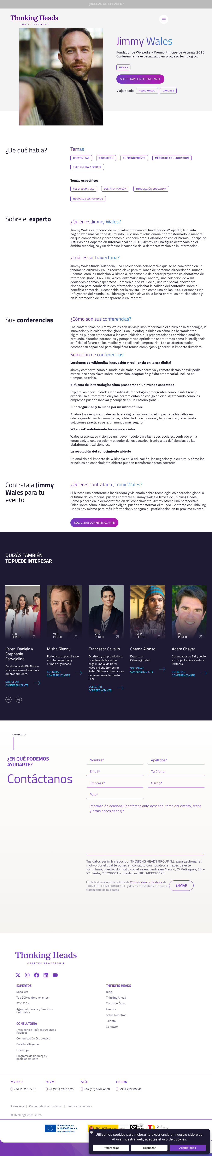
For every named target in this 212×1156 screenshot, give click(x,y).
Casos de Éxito (115, 1003)
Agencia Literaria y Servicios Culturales (34, 1010)
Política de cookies (79, 1106)
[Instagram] (27, 975)
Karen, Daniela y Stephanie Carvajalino (19, 654)
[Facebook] (36, 975)
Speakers (22, 992)
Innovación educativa (151, 188)
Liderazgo (22, 1050)
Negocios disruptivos (88, 198)
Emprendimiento (134, 157)
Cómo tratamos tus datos (146, 882)
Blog (109, 992)
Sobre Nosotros (116, 1015)
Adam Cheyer (183, 649)
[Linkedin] (45, 975)
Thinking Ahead (116, 997)
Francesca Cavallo (104, 649)
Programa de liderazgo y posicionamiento (31, 1057)
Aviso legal (18, 1106)
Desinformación (115, 188)
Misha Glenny (59, 649)
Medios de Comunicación (172, 157)
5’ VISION (23, 1003)
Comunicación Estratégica (33, 1038)
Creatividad (81, 157)
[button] (8, 699)
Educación (106, 157)
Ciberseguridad (83, 188)
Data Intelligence (27, 1044)
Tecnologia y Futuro (87, 166)
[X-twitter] (17, 975)
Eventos (111, 1009)
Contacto (112, 1026)
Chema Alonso (142, 649)
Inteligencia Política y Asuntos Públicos (36, 1031)
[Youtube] (55, 975)
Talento (111, 1021)
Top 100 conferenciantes (32, 997)
